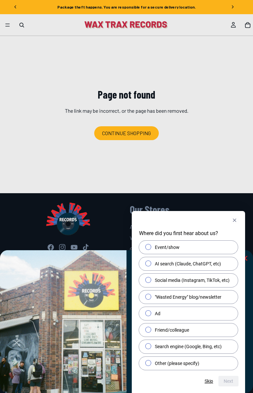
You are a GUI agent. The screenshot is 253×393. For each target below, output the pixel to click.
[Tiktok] (86, 247)
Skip (209, 381)
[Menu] (7, 25)
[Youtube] (74, 247)
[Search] (21, 25)
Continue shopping (126, 133)
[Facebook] (51, 247)
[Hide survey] (235, 220)
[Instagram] (62, 247)
